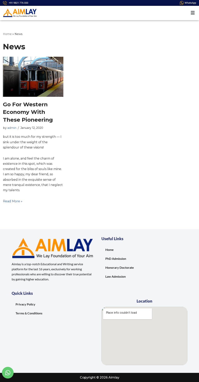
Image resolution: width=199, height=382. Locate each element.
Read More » (12, 201)
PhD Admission (115, 258)
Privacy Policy (25, 304)
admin (11, 128)
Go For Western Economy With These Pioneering (28, 112)
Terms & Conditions (29, 313)
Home (7, 34)
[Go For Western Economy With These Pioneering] (33, 77)
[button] (192, 13)
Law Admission (115, 276)
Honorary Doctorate (119, 267)
